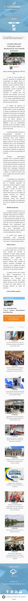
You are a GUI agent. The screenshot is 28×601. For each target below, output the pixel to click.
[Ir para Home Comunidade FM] (14, 5)
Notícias (9, 36)
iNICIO (4, 36)
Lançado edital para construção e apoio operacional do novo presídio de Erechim (13, 38)
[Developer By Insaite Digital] (3, 596)
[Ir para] (14, 59)
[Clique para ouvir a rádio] (14, 25)
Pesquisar (14, 19)
